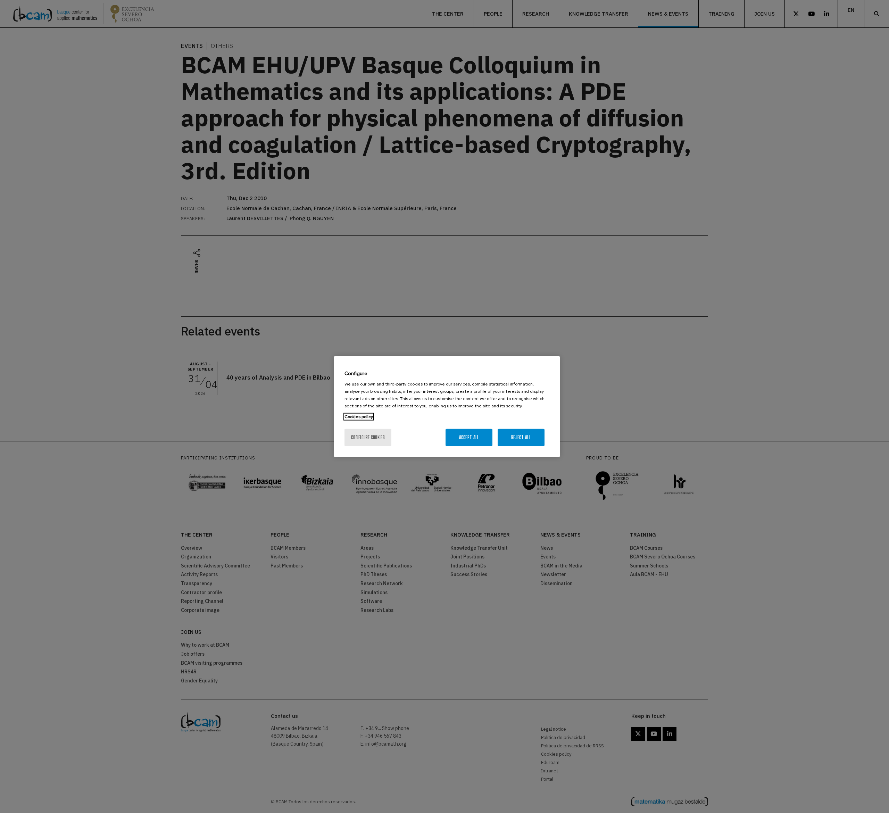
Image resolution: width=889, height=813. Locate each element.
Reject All (521, 437)
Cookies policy (358, 417)
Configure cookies (368, 437)
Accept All (469, 437)
